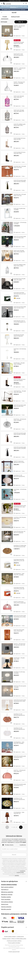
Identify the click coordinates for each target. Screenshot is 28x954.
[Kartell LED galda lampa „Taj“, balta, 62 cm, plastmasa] (14, 536)
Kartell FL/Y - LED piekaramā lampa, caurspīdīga (19, 68)
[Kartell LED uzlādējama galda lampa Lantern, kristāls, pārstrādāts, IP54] (14, 269)
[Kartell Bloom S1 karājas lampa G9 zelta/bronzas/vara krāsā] (14, 550)
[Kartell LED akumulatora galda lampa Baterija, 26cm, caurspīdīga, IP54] (14, 761)
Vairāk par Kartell (15, 16)
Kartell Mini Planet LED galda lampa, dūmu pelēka (19, 279)
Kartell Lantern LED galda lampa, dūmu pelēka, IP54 (19, 111)
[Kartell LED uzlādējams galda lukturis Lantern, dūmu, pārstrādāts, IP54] (14, 129)
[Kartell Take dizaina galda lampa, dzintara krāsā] (14, 634)
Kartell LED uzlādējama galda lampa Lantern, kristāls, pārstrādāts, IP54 (19, 265)
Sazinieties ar (4, 889)
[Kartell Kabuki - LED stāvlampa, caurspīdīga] (14, 227)
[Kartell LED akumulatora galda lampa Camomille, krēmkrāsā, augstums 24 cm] (14, 185)
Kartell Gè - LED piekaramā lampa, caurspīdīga (19, 26)
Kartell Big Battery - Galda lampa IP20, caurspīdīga (19, 574)
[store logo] (7, 3)
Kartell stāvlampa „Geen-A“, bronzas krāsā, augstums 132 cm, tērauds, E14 (19, 321)
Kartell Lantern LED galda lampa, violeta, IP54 (19, 97)
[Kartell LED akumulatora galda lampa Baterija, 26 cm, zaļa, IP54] (14, 508)
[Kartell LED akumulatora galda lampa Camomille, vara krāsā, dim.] (14, 438)
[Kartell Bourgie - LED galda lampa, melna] (14, 662)
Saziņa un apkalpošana (9, 881)
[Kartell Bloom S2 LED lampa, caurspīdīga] (14, 676)
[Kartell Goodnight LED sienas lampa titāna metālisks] (14, 382)
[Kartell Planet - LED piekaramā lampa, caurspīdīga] (14, 424)
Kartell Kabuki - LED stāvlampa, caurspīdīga (20, 223)
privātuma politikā (20, 872)
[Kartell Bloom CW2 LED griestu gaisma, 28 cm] (14, 522)
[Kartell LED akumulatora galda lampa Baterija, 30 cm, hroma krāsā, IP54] (14, 620)
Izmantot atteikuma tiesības (9, 884)
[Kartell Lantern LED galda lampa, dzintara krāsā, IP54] (14, 255)
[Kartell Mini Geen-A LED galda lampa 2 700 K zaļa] (14, 199)
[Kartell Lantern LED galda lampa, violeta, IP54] (14, 101)
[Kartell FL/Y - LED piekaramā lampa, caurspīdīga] (14, 73)
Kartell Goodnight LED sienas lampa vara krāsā (19, 139)
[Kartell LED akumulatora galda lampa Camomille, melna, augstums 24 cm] (14, 311)
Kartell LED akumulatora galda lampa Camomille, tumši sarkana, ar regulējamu (20, 237)
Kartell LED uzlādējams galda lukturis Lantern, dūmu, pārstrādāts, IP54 (19, 125)
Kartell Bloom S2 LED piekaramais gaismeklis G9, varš (19, 714)
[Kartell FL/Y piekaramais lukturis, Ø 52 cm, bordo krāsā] (14, 606)
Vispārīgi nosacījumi (7, 938)
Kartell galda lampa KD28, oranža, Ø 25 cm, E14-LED (19, 588)
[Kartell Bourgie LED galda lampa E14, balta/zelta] (14, 339)
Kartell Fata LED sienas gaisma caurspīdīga (20, 686)
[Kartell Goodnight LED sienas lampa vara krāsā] (14, 143)
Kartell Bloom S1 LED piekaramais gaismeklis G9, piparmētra (19, 799)
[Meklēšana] (24, 3)
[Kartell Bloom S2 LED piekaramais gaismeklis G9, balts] (14, 733)
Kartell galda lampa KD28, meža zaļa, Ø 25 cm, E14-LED (20, 293)
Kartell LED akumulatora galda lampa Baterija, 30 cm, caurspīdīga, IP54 (20, 785)
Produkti (5, 16)
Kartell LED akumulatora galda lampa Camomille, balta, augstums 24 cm (20, 405)
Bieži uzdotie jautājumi (7, 887)
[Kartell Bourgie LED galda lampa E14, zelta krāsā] (14, 44)
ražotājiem (17, 875)
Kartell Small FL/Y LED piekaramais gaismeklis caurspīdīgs (18, 54)
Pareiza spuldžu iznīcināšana (14, 943)
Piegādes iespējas (6, 897)
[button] (11, 35)
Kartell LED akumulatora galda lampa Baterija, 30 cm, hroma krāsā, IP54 (20, 616)
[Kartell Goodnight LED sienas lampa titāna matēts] (14, 157)
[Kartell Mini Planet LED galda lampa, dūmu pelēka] (14, 283)
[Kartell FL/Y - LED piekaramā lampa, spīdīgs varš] (14, 775)
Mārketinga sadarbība (7, 892)
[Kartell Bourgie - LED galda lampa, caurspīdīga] (14, 368)
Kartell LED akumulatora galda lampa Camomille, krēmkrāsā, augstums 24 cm (20, 181)
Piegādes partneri (7, 927)
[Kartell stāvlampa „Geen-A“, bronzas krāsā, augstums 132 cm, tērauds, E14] (14, 325)
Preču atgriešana (5, 899)
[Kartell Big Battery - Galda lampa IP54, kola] (14, 817)
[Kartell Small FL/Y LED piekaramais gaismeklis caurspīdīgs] (14, 59)
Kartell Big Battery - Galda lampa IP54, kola (19, 813)
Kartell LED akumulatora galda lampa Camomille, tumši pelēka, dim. (20, 448)
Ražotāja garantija (6, 909)
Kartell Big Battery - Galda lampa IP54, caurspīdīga (19, 743)
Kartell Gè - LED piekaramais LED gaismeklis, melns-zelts (19, 644)
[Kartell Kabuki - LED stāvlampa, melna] (14, 494)
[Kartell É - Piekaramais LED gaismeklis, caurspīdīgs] (14, 87)
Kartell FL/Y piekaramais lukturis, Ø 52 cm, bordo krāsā (20, 602)
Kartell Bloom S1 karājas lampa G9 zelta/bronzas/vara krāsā (20, 546)
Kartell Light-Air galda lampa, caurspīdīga (19, 209)
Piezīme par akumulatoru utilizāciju (14, 940)
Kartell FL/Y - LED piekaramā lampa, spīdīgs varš (19, 771)
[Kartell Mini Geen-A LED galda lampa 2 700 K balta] (14, 171)
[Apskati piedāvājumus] (14, 8)
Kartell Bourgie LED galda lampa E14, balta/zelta (19, 335)
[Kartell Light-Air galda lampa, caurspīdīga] (14, 213)
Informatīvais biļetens (7, 902)
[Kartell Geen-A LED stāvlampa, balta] (14, 353)
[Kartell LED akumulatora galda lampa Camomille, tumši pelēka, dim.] (14, 452)
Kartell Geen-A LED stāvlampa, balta (20, 349)
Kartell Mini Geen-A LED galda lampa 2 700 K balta (20, 167)
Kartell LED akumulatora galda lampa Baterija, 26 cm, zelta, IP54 (20, 700)
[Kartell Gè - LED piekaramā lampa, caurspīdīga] (14, 30)
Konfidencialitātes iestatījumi (10, 936)
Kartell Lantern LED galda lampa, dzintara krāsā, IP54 (19, 251)
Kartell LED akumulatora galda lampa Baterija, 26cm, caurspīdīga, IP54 (20, 757)
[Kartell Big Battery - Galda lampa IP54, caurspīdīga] (14, 747)
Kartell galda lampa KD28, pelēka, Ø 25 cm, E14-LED (19, 560)
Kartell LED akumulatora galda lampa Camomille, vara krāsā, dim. (20, 434)
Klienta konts (4, 904)
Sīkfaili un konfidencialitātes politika (19, 938)
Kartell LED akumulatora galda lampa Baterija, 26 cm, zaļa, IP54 (20, 506)
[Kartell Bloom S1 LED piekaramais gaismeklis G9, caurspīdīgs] (14, 480)
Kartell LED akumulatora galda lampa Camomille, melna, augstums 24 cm (20, 307)
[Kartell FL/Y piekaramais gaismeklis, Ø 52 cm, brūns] (14, 466)
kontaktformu (22, 870)
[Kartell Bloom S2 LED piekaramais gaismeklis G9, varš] (14, 719)
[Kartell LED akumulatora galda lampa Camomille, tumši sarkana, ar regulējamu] (14, 241)
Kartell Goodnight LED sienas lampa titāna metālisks (19, 380)
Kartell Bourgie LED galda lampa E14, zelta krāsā (19, 43)
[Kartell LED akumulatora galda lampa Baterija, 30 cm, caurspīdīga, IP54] (14, 789)
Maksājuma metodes (6, 894)
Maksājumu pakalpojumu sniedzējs (14, 914)
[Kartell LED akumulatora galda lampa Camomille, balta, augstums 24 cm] (14, 410)
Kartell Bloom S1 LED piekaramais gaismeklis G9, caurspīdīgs (19, 476)
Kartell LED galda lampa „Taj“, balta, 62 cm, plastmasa (19, 532)
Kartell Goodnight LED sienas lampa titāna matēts (19, 153)
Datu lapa (18, 298)
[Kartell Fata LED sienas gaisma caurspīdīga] (14, 691)
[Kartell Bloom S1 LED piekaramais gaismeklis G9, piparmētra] (14, 803)
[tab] (14, 895)
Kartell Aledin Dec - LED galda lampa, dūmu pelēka (20, 391)
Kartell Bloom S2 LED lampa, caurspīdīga (19, 672)
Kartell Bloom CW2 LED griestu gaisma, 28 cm (20, 518)
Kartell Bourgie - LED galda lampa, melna (19, 658)
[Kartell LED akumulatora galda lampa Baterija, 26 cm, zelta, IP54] (14, 705)
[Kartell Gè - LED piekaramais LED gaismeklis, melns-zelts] (14, 648)
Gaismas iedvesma (6, 907)
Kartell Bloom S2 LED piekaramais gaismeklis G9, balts (19, 729)
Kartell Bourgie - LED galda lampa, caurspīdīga (19, 363)
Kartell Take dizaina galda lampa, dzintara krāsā (19, 630)
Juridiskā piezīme (20, 936)
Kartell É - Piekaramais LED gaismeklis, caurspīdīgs (19, 82)
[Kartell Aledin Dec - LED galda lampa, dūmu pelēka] (14, 396)
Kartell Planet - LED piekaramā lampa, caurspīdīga (20, 420)
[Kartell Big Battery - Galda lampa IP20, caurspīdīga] (14, 578)
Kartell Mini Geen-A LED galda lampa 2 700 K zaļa (20, 195)
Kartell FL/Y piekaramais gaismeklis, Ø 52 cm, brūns (19, 462)
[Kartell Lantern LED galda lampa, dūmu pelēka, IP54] (14, 115)
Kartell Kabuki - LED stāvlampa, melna (20, 490)
